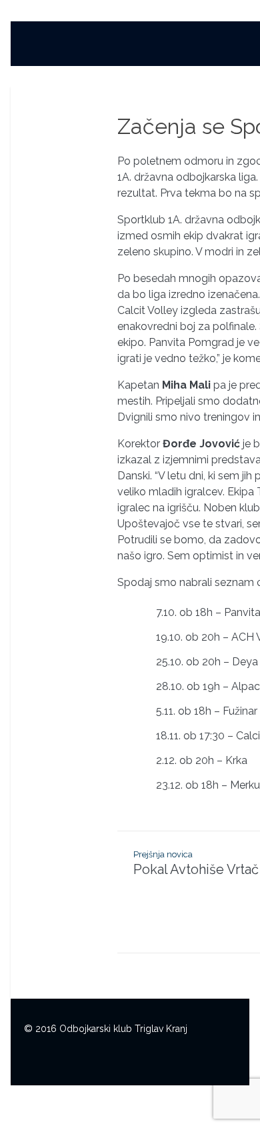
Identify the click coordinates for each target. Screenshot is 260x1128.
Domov (189, 47)
